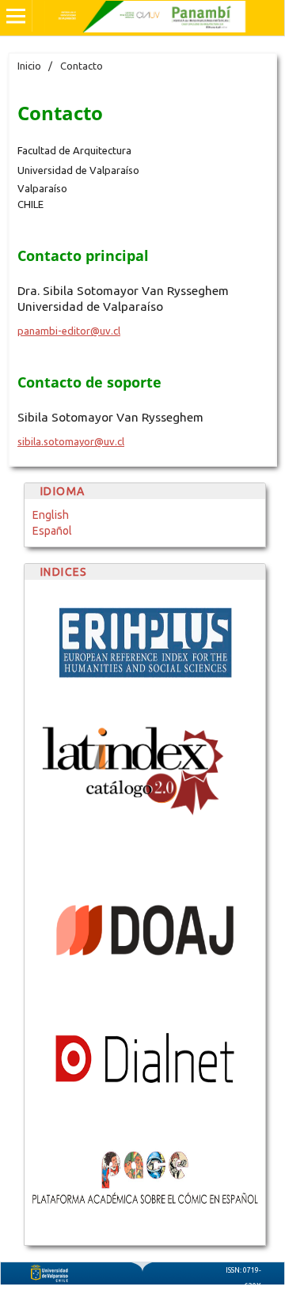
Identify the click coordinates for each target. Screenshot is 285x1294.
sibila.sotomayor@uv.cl (70, 441)
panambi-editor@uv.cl (68, 330)
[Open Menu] (16, 16)
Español (52, 530)
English (50, 515)
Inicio (29, 65)
